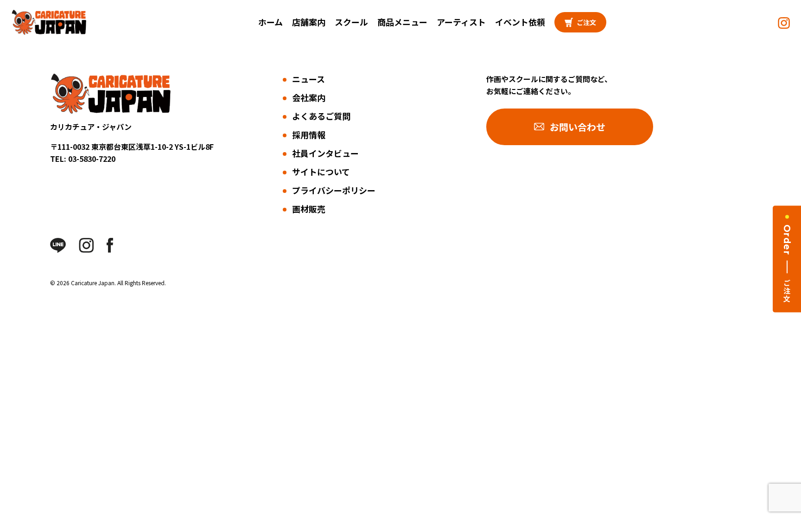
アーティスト (461, 22)
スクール (351, 22)
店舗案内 (308, 22)
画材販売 (308, 209)
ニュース (308, 79)
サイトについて (321, 172)
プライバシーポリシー (333, 190)
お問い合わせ (577, 127)
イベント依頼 (520, 22)
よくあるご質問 (321, 116)
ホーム (270, 22)
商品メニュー (402, 22)
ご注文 (586, 22)
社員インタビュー (325, 153)
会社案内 (308, 97)
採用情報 (308, 134)
